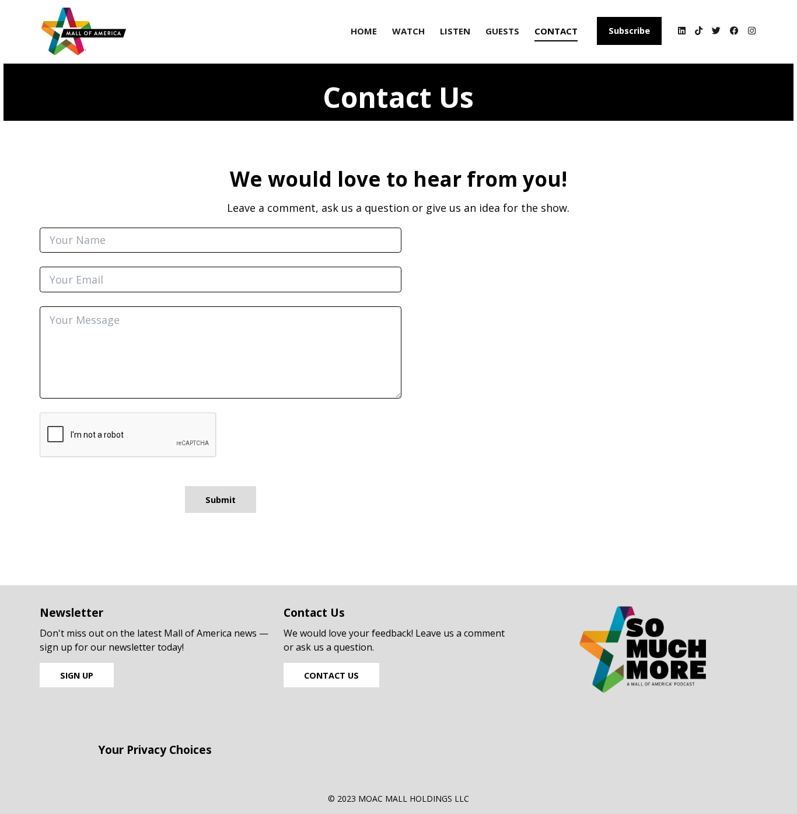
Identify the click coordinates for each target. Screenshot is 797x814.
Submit (220, 499)
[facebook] (734, 32)
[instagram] (750, 32)
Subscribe (629, 30)
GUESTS (502, 31)
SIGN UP (76, 675)
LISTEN (455, 31)
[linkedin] (681, 32)
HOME (364, 31)
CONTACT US (331, 675)
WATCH (408, 31)
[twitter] (716, 32)
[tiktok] (698, 32)
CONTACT (556, 31)
